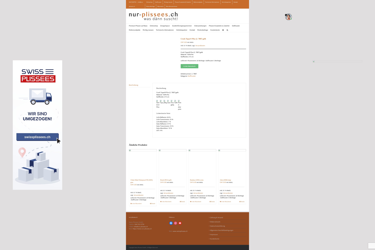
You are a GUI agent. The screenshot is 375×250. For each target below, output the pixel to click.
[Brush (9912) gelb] (172, 163)
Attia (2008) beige (225, 180)
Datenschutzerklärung (217, 226)
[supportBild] (288, 13)
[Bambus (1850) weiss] (202, 163)
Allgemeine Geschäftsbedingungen (221, 230)
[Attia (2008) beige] (232, 163)
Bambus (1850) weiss (196, 180)
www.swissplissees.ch (180, 231)
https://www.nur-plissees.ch (142, 229)
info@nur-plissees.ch (141, 227)
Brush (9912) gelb (165, 180)
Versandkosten (200, 46)
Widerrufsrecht (215, 222)
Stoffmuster (192, 76)
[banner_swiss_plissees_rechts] (337, 61)
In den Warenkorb (189, 66)
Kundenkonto (214, 239)
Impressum (214, 234)
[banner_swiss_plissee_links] (37, 61)
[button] (227, 30)
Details (153, 203)
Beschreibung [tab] (133, 85)
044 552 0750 (139, 224)
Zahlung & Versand (216, 217)
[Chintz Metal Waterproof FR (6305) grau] (143, 163)
